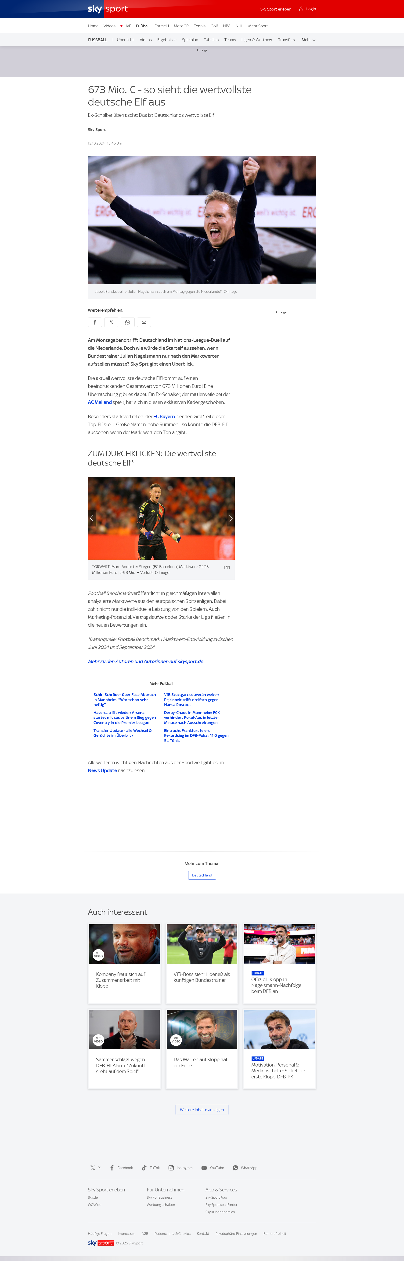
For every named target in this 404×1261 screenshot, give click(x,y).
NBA (227, 26)
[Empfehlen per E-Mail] (144, 322)
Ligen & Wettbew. (257, 39)
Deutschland (202, 875)
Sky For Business (159, 1197)
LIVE (127, 26)
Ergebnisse (167, 39)
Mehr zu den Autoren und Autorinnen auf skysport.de (145, 661)
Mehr (306, 39)
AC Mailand (100, 402)
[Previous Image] (88, 518)
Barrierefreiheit (274, 1234)
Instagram (185, 1168)
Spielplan (190, 39)
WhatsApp (249, 1168)
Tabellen (211, 39)
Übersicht (125, 39)
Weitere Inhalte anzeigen (202, 1109)
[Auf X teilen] (111, 322)
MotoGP (181, 26)
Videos (109, 26)
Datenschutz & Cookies (173, 1234)
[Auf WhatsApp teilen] (128, 322)
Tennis (200, 26)
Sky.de (93, 1197)
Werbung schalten (161, 1205)
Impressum (126, 1234)
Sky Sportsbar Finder (221, 1205)
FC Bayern (164, 416)
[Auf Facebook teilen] (95, 322)
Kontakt (203, 1234)
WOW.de (94, 1205)
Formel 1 (162, 26)
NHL (239, 26)
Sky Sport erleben (275, 9)
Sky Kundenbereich (220, 1212)
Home (93, 26)
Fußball (142, 26)
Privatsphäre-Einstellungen (236, 1234)
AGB (145, 1234)
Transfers (286, 39)
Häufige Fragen (100, 1234)
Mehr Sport (258, 26)
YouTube (217, 1168)
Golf (214, 26)
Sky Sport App (216, 1197)
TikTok (155, 1168)
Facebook (125, 1168)
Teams (230, 39)
